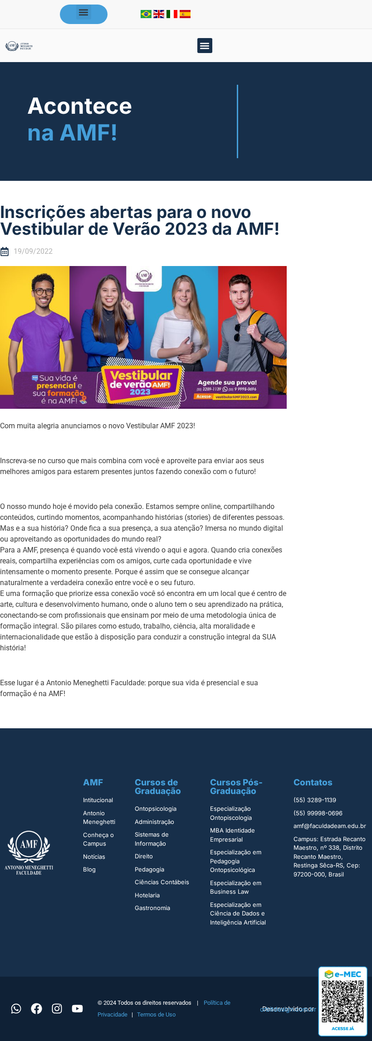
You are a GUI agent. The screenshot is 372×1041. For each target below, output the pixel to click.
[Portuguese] (147, 15)
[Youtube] (77, 1009)
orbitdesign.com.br (288, 1009)
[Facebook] (36, 1009)
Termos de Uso (156, 1014)
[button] (83, 12)
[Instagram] (57, 1009)
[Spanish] (185, 15)
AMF (93, 782)
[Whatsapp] (16, 1009)
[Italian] (173, 15)
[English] (159, 15)
